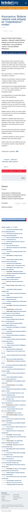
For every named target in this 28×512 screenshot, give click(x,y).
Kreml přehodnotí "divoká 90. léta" (14, 480)
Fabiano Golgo (9, 311)
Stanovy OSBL (16, 494)
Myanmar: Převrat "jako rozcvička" (14, 482)
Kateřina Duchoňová (11, 385)
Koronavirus (6, 159)
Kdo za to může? (18, 413)
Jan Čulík (8, 265)
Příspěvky (15, 499)
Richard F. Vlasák (10, 285)
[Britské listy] (14, 53)
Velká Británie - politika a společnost (10, 161)
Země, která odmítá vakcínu (12, 245)
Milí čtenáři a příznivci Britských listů (14, 349)
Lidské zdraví (14, 159)
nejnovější (17, 203)
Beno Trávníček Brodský (11, 414)
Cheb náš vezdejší (17, 434)
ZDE (17, 151)
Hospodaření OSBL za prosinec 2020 (15, 484)
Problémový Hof (10, 343)
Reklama (3, 499)
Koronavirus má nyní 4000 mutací (13, 263)
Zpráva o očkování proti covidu (18, 265)
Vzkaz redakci (16, 496)
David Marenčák (10, 413)
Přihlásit (4, 189)
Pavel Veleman (9, 255)
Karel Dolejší (9, 271)
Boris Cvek (8, 281)
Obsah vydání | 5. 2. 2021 (10, 227)
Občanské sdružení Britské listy (17, 505)
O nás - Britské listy (6, 494)
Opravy (3, 497)
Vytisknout (6, 166)
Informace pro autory (17, 497)
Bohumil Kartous (10, 309)
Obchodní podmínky (6, 500)
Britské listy (11, 3)
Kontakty (3, 496)
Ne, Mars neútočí (18, 309)
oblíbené (24, 203)
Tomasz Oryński (10, 440)
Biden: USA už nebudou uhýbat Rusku (14, 359)
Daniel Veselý (9, 381)
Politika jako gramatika (18, 271)
